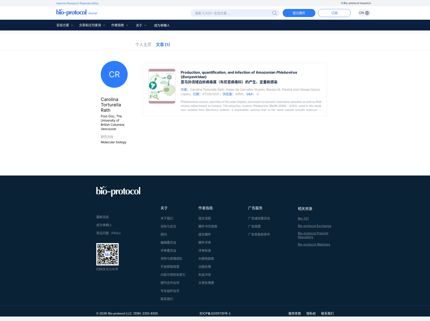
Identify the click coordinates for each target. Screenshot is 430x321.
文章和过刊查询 (90, 25)
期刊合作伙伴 (170, 283)
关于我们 (167, 218)
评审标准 (204, 250)
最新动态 (102, 217)
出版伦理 (204, 266)
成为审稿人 (162, 25)
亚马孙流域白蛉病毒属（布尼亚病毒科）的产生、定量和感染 (229, 82)
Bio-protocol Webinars (314, 244)
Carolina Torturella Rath (207, 89)
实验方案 (63, 25)
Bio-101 (303, 218)
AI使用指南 (206, 258)
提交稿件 (299, 13)
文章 (163, 44)
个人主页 (143, 44)
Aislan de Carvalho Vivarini (245, 89)
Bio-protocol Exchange (314, 226)
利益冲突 (204, 274)
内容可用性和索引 (173, 274)
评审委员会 (168, 250)
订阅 (334, 13)
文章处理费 (206, 283)
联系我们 (167, 299)
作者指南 (118, 25)
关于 (139, 25)
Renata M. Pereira (279, 89)
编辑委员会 (168, 242)
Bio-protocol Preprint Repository (313, 235)
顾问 (164, 234)
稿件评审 (204, 242)
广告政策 (254, 226)
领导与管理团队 (172, 258)
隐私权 (311, 313)
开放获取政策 (170, 266)
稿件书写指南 (207, 226)
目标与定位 (168, 226)
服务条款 (294, 313)
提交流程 (204, 218)
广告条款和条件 (259, 234)
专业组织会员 (170, 291)
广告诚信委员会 (259, 218)
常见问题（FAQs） (109, 233)
